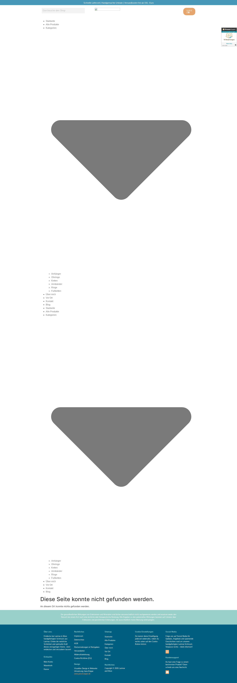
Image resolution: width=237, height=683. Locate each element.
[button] (118, 644)
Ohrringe (55, 277)
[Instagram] (167, 651)
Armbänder (56, 284)
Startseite (50, 21)
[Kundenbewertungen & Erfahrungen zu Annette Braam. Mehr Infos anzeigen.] (229, 36)
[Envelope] (167, 672)
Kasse (46, 669)
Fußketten (56, 291)
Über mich (51, 294)
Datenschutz (79, 640)
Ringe (54, 287)
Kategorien (109, 644)
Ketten (54, 280)
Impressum (78, 636)
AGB (76, 643)
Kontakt (49, 301)
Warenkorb (48, 665)
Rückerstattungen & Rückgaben (86, 647)
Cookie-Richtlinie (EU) (83, 658)
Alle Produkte (52, 24)
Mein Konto (48, 662)
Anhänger (56, 274)
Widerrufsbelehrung (81, 655)
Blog (48, 304)
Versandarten (79, 651)
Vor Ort (49, 298)
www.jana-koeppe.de (82, 674)
